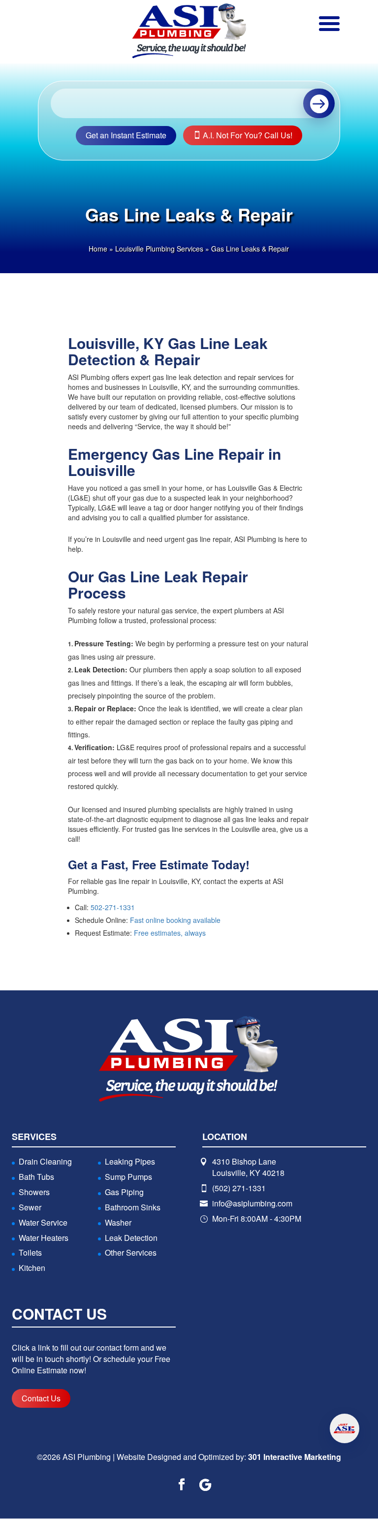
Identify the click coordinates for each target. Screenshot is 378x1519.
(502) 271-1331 (239, 1188)
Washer (118, 1222)
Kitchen (32, 1267)
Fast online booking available (175, 920)
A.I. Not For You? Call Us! (246, 135)
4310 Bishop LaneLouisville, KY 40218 (248, 1167)
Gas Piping (124, 1192)
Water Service (43, 1222)
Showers (34, 1192)
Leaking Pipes (130, 1161)
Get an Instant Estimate (126, 135)
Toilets (30, 1252)
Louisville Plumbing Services (159, 248)
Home (98, 248)
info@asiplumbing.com (252, 1203)
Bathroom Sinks (132, 1207)
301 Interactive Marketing (294, 1456)
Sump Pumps (128, 1176)
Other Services (131, 1252)
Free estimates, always (170, 933)
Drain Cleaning (45, 1161)
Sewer (30, 1207)
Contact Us (41, 1398)
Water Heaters (43, 1237)
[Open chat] (344, 1428)
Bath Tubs (36, 1176)
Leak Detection (131, 1237)
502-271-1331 (113, 907)
